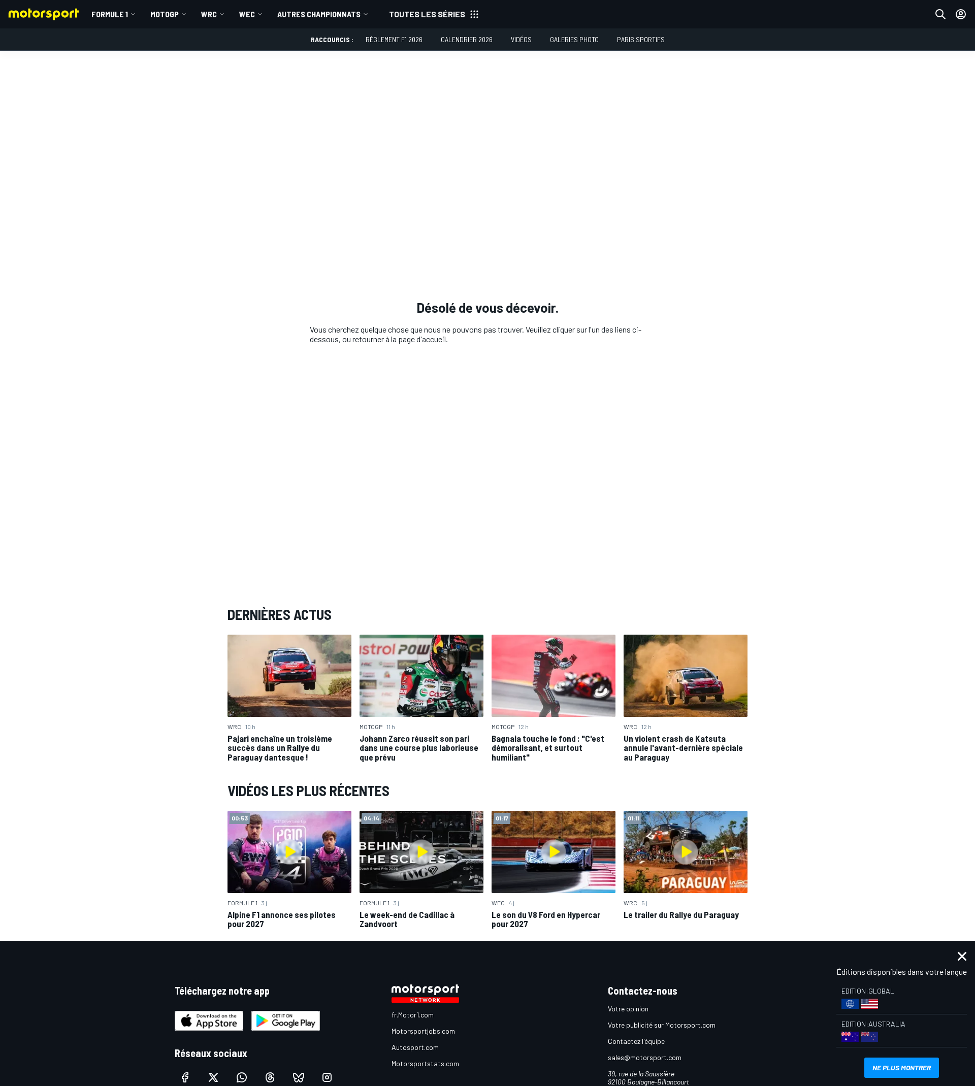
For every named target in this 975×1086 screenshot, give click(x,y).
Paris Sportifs (641, 39)
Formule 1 (109, 14)
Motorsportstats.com (425, 1063)
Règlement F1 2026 (394, 39)
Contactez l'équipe (636, 1041)
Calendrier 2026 (467, 39)
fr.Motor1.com (413, 1014)
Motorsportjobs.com (423, 1031)
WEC (247, 14)
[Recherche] (940, 14)
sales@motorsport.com (644, 1057)
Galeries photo (574, 39)
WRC (209, 14)
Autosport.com (415, 1047)
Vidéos (521, 39)
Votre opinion (628, 1008)
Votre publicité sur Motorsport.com (662, 1025)
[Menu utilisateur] (961, 14)
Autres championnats (319, 14)
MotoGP (164, 14)
